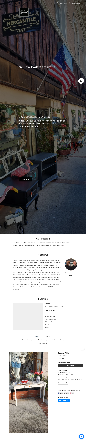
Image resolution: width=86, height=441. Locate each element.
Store (5, 3)
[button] (63, 385)
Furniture (38, 336)
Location (18, 3)
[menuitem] (81, 349)
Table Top (48, 336)
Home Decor (43, 343)
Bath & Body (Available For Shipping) (34, 340)
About (11, 3)
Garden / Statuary (57, 340)
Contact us (27, 3)
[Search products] (81, 80)
